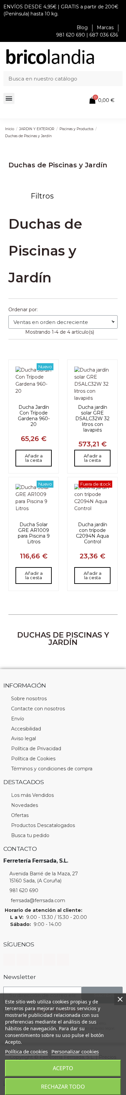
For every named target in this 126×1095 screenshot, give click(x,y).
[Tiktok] (63, 960)
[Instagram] (23, 960)
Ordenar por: (23, 310)
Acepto (63, 1068)
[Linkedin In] (36, 960)
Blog (82, 27)
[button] (38, 196)
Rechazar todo (63, 1086)
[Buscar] (115, 78)
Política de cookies (26, 1051)
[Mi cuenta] (71, 100)
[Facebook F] (9, 960)
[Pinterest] (49, 960)
